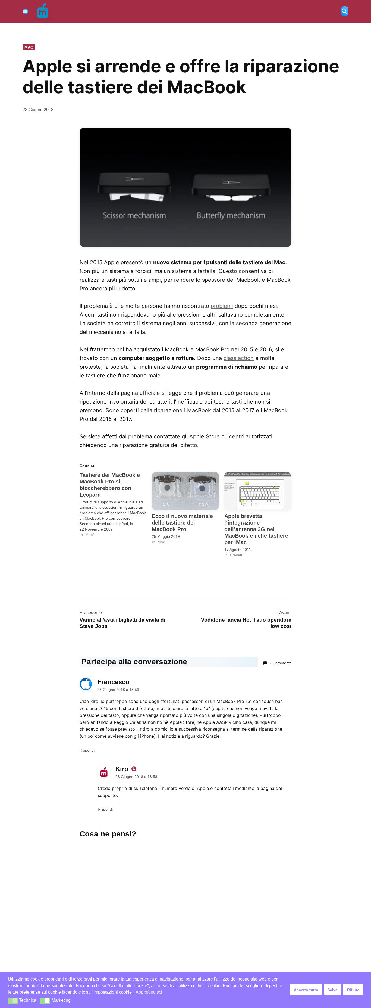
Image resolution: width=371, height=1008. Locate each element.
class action (239, 358)
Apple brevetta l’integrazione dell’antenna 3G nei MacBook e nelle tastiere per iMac (256, 529)
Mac (28, 47)
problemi (222, 306)
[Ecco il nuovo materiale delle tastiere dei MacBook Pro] (185, 491)
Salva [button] (333, 990)
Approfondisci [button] (149, 992)
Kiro (121, 769)
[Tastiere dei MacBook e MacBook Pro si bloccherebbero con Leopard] (116, 504)
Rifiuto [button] (353, 990)
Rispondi (87, 750)
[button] (13, 1001)
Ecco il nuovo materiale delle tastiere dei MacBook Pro (182, 522)
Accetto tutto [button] (306, 990)
